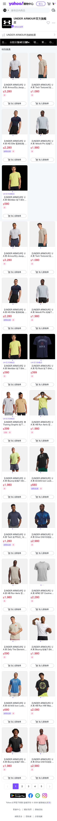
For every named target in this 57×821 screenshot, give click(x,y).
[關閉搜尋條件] (8, 10)
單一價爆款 (45, 42)
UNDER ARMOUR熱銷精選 (21, 34)
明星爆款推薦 (37, 42)
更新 (48, 802)
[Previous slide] (4, 65)
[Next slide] (25, 65)
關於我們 (28, 809)
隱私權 (28, 816)
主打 (4, 42)
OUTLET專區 (53, 42)
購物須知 (39, 809)
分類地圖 (38, 816)
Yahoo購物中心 (21, 4)
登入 (41, 3)
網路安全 (18, 816)
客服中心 (17, 809)
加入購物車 (16, 103)
